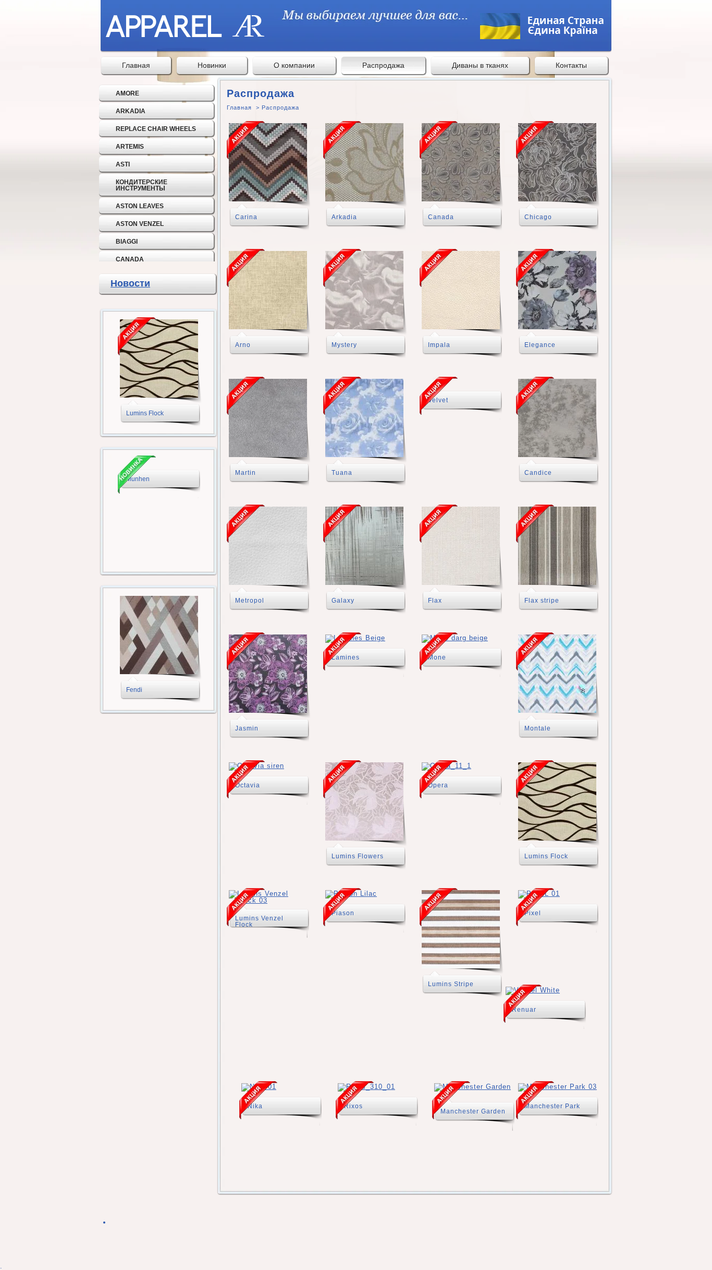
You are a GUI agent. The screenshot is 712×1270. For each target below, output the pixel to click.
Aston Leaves (140, 206)
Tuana (342, 473)
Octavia (247, 785)
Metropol (249, 600)
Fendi (134, 690)
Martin (245, 473)
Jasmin (247, 728)
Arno (243, 345)
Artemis (130, 146)
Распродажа (383, 65)
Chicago (538, 217)
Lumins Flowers (358, 856)
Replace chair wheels (156, 129)
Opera (438, 785)
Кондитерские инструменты (141, 185)
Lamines (346, 657)
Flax (435, 600)
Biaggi (127, 241)
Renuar (524, 1010)
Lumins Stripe (451, 984)
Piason (343, 913)
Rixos (353, 1106)
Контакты (571, 65)
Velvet (438, 400)
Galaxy (343, 600)
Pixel (532, 913)
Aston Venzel (140, 223)
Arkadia (130, 111)
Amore (127, 93)
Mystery (344, 345)
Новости (130, 283)
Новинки (212, 65)
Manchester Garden (473, 1111)
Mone (437, 657)
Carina (246, 217)
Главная (136, 65)
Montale (537, 728)
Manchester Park (552, 1106)
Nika (255, 1106)
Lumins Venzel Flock (259, 921)
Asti (123, 164)
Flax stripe (541, 600)
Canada (130, 259)
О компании (294, 65)
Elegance (540, 345)
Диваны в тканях (480, 65)
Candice (538, 473)
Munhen (138, 479)
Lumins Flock (145, 413)
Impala (439, 345)
